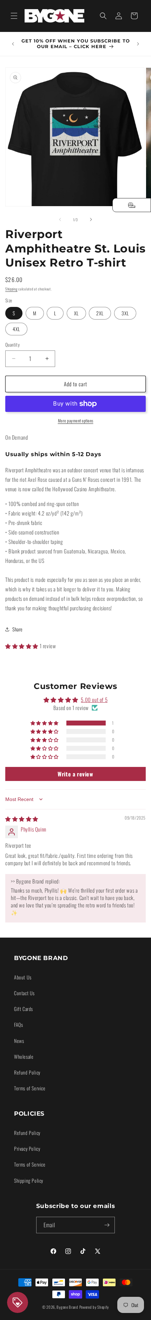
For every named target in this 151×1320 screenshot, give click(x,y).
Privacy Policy (27, 1148)
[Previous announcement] (13, 44)
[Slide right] (91, 219)
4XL (16, 329)
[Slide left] (60, 219)
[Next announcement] (138, 44)
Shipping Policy (28, 1180)
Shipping (11, 288)
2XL (100, 313)
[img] (21, 818)
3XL (125, 313)
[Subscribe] (106, 1225)
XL (76, 313)
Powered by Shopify (94, 1307)
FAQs (18, 1024)
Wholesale (23, 1056)
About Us (23, 977)
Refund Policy (27, 1072)
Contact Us (24, 993)
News (19, 1040)
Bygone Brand (67, 1307)
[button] (14, 16)
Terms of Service (30, 1088)
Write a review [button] (75, 774)
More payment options (75, 420)
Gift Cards (23, 1008)
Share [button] (17, 629)
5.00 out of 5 (94, 699)
